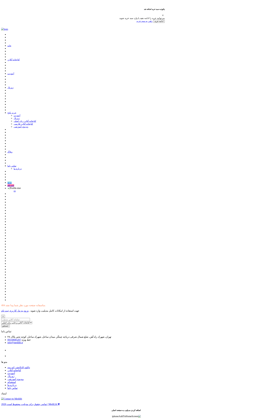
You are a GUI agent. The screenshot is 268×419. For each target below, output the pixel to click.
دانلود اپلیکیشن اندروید (18, 367)
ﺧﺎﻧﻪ (9, 46)
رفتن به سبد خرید (144, 21)
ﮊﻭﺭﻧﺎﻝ (10, 87)
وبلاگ (9, 152)
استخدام (11, 382)
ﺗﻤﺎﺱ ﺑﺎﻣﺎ (11, 166)
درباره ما (18, 169)
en (15, 191)
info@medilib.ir (15, 342)
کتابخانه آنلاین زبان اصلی (25, 121)
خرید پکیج (11, 113)
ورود (9, 182)
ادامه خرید (158, 21)
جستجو (5, 326)
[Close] (163, 15)
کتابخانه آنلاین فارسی (23, 124)
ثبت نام (10, 185)
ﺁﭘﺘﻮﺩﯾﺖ (10, 73)
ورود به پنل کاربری (19, 310)
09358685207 (14, 339)
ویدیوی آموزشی (21, 127)
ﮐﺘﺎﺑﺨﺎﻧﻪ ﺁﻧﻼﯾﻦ (13, 60)
